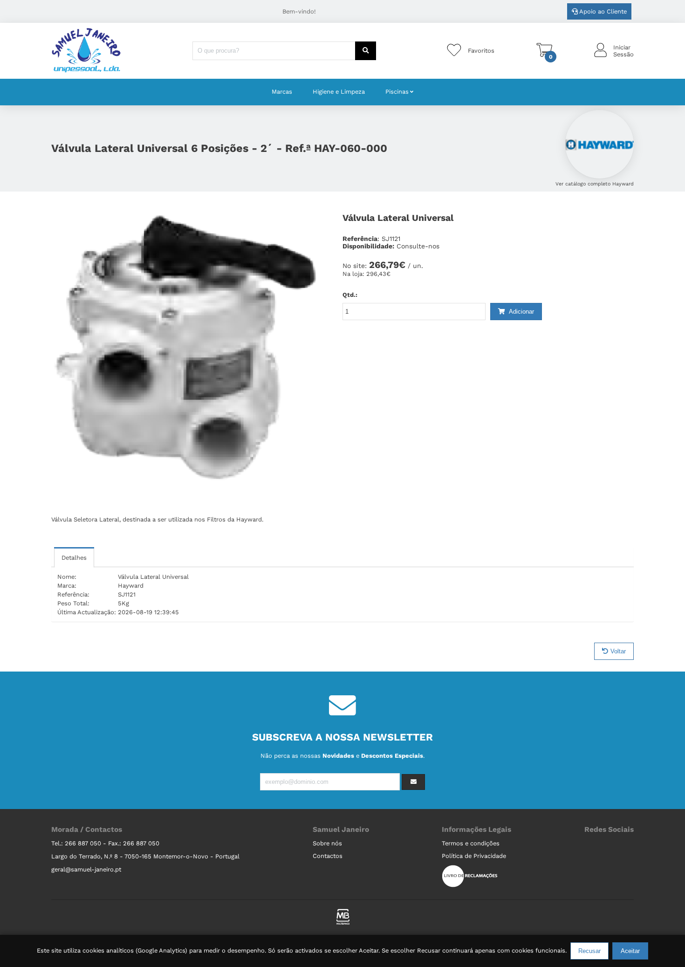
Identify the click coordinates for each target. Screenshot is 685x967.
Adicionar (520, 311)
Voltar (618, 651)
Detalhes (74, 557)
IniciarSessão (623, 51)
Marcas (282, 91)
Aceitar (630, 950)
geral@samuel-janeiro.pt (86, 869)
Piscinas (397, 91)
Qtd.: (349, 294)
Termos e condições (471, 843)
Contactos (327, 855)
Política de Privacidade (474, 855)
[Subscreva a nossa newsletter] (413, 782)
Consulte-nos (418, 246)
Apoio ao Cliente (602, 11)
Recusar (589, 950)
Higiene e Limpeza (339, 91)
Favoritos (481, 50)
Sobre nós (327, 843)
